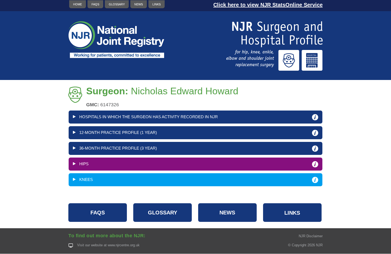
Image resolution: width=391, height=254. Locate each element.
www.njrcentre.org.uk (124, 245)
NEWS (138, 4)
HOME (77, 4)
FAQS (95, 4)
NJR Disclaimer (311, 236)
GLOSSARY (117, 4)
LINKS (156, 4)
